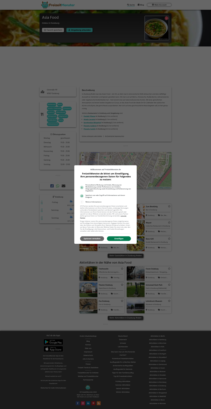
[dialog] (105, 204)
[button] (105, 202)
